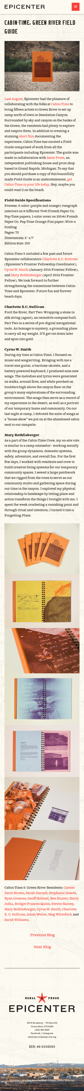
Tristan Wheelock (65, 1080)
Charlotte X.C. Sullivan (60, 259)
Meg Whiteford (59, 914)
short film (26, 136)
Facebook (35, 1033)
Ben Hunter (59, 898)
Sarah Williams (16, 920)
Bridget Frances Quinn (32, 904)
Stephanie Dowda (62, 893)
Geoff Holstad (38, 898)
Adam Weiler (37, 914)
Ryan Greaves (15, 898)
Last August (13, 99)
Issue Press (55, 158)
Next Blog (42, 947)
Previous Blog (42, 935)
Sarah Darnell (36, 893)
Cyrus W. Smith (16, 270)
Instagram (48, 1033)
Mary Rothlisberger (26, 275)
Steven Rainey (62, 904)
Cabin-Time (60, 104)
